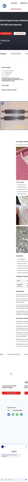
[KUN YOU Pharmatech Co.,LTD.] (4, 5)
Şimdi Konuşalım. (6, 33)
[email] (8, 414)
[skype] (21, 414)
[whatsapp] (13, 414)
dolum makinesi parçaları (14, 354)
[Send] (26, 479)
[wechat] (17, 414)
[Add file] (2, 479)
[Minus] (26, 447)
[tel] (25, 414)
